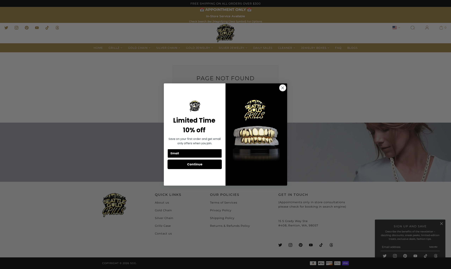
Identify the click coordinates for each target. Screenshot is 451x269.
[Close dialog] (283, 88)
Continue (194, 164)
